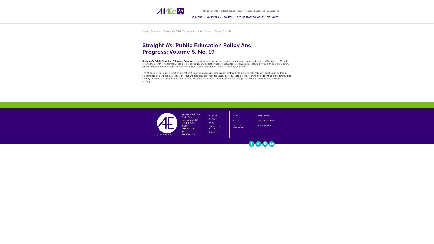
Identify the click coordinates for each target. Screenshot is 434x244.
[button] (278, 10)
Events (236, 115)
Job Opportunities (266, 120)
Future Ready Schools (214, 127)
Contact (236, 120)
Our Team (213, 119)
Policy (211, 123)
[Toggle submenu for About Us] (204, 17)
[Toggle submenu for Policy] (233, 17)
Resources (213, 132)
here (199, 78)
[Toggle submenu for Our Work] (220, 17)
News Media (263, 115)
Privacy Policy (264, 125)
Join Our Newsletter (238, 126)
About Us (213, 115)
